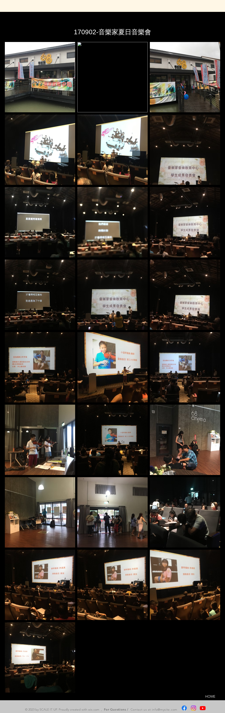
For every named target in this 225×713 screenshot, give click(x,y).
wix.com (93, 709)
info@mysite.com (164, 709)
